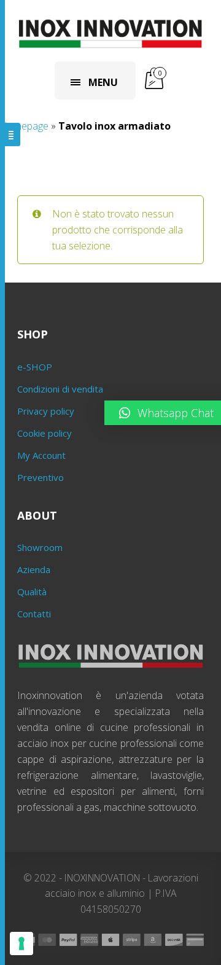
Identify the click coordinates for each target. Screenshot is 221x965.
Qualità (32, 591)
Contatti (34, 614)
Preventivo (40, 477)
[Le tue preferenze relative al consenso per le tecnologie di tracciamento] (21, 943)
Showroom (40, 547)
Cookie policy (44, 433)
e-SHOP (34, 367)
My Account (41, 455)
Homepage (24, 126)
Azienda (33, 569)
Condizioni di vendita (60, 389)
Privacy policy (45, 411)
